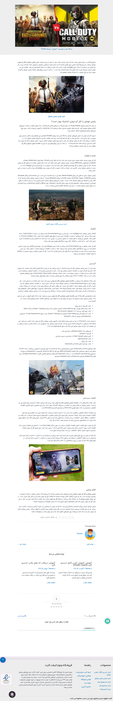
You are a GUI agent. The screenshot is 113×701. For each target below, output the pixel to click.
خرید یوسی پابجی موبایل (56, 116)
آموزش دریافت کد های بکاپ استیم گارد (38, 564)
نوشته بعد (22, 544)
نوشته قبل (91, 544)
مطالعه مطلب (87, 582)
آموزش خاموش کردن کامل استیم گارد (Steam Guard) (76, 564)
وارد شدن (21, 616)
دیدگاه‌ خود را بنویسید (65, 49)
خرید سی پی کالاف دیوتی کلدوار (56, 224)
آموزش (54, 49)
